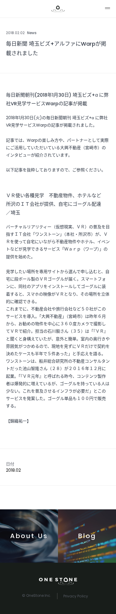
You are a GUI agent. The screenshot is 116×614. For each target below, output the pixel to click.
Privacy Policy (75, 596)
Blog (87, 535)
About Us (29, 535)
